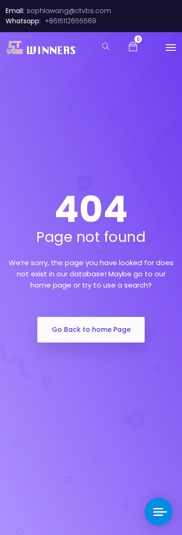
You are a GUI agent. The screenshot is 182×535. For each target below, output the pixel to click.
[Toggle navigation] (170, 47)
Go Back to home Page (91, 329)
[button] (133, 46)
